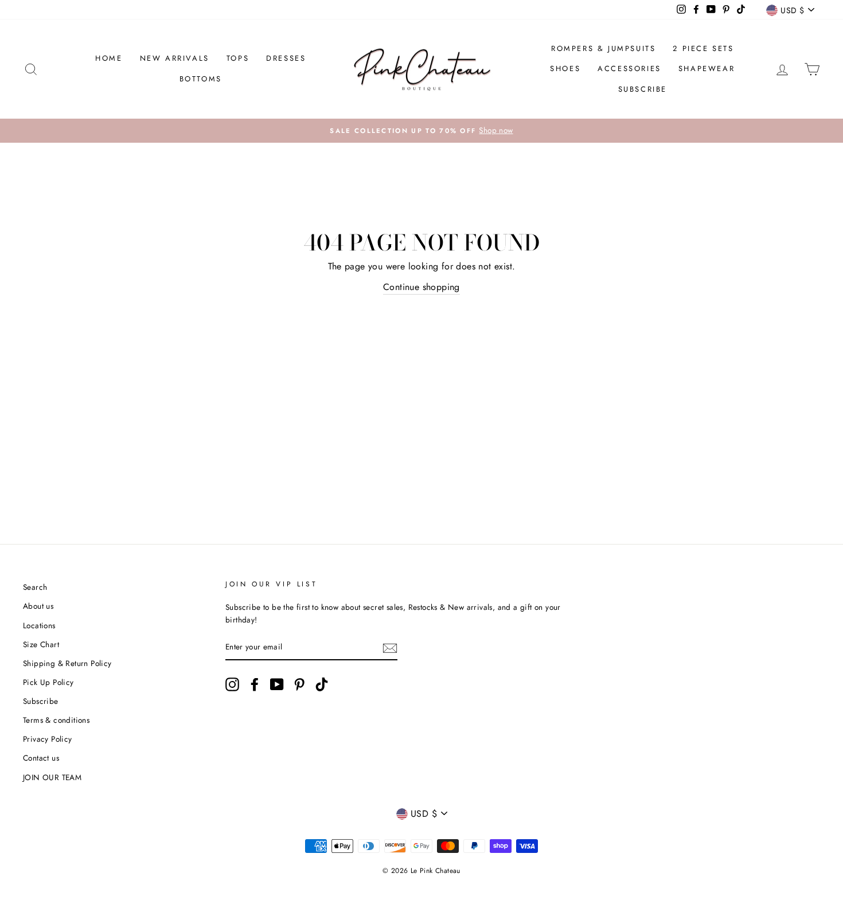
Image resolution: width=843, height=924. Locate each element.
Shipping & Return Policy (67, 663)
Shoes (565, 68)
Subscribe (642, 89)
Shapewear (706, 68)
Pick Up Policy (48, 682)
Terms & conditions (56, 720)
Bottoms (200, 78)
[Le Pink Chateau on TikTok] (322, 684)
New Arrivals (174, 58)
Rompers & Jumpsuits (603, 48)
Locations (39, 625)
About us (38, 606)
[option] (421, 130)
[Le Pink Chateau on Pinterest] (299, 684)
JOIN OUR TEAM (52, 777)
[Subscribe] (390, 647)
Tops (238, 58)
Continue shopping (421, 286)
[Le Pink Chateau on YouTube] (277, 684)
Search (35, 587)
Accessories (629, 68)
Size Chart (41, 644)
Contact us (41, 758)
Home (108, 58)
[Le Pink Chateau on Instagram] (232, 684)
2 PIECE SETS (703, 48)
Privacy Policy (47, 739)
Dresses (286, 58)
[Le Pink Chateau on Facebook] (255, 684)
